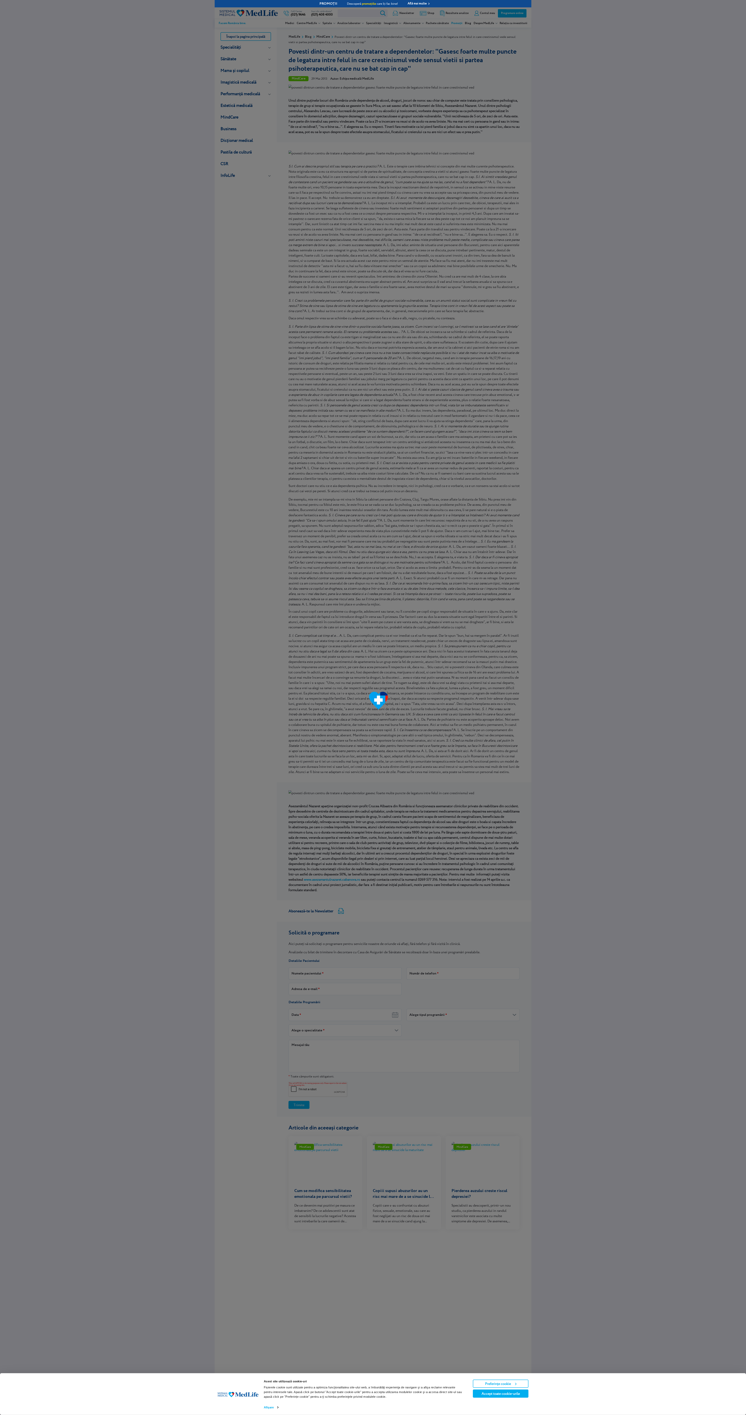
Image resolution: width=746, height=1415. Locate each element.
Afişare (269, 1407)
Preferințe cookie (498, 1384)
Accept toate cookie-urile (501, 1393)
